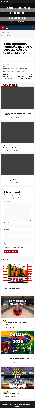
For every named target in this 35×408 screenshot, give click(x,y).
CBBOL (4, 320)
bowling (13, 71)
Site (5, 236)
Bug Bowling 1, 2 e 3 (9, 180)
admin (12, 292)
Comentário (8, 201)
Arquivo (4, 40)
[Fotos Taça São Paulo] (17, 132)
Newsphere (25, 404)
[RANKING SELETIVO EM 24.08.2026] (17, 273)
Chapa (4, 66)
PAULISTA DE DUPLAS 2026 (12, 394)
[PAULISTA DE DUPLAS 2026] (17, 378)
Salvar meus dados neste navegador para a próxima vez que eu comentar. (17, 246)
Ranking (4, 286)
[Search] (32, 27)
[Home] (3, 28)
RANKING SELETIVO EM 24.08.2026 (15, 289)
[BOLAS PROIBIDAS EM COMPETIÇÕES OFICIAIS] (17, 307)
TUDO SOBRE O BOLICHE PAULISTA (17, 13)
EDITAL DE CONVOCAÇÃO (7, 77)
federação (18, 71)
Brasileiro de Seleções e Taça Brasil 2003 (25, 77)
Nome (6, 223)
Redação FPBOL (15, 59)
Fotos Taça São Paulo (10, 147)
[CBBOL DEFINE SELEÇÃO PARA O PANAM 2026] (17, 342)
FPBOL (24, 71)
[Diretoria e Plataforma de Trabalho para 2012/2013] (17, 98)
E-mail (6, 229)
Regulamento (6, 391)
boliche (8, 71)
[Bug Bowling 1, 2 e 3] (17, 164)
